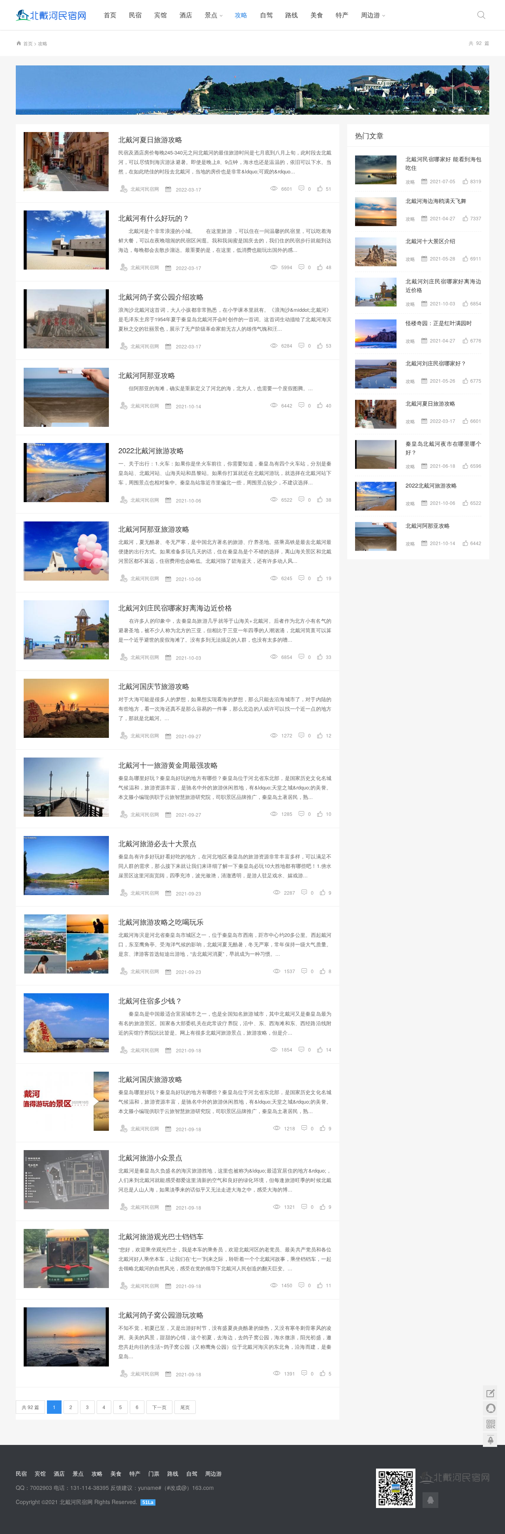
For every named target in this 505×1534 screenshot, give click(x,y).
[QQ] (430, 1500)
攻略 (241, 14)
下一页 (159, 1407)
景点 (211, 14)
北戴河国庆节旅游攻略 (153, 686)
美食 (316, 14)
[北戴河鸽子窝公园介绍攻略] (66, 318)
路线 (291, 14)
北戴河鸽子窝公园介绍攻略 (161, 296)
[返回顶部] (490, 1440)
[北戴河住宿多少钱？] (66, 1022)
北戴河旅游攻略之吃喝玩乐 (161, 921)
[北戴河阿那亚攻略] (66, 397)
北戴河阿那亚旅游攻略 (153, 528)
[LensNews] (252, 90)
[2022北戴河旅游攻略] (66, 472)
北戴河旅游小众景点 (150, 1157)
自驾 (266, 14)
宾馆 (160, 14)
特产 (342, 14)
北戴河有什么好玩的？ (153, 217)
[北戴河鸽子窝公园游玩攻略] (66, 1336)
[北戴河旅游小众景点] (66, 1179)
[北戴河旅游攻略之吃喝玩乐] (66, 944)
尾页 (185, 1407)
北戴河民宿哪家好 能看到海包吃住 (443, 163)
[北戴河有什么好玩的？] (66, 240)
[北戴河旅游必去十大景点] (66, 865)
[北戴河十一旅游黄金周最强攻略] (66, 787)
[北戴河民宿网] (56, 15)
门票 (153, 1473)
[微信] (490, 1424)
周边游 (370, 14)
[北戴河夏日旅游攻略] (66, 161)
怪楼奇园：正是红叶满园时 (439, 323)
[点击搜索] (481, 15)
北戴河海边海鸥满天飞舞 (436, 201)
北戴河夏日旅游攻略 (150, 139)
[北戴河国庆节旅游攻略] (66, 708)
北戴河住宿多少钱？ (150, 1000)
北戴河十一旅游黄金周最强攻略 (168, 765)
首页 (110, 14)
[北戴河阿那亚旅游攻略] (66, 551)
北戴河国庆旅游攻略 (150, 1079)
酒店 (186, 14)
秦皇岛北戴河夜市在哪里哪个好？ (443, 447)
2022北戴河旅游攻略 (151, 450)
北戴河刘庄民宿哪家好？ (436, 363)
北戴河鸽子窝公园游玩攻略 (161, 1314)
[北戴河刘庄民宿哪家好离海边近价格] (66, 629)
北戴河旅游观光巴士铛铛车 (161, 1236)
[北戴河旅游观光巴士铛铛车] (66, 1258)
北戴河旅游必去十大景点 (157, 843)
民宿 (135, 14)
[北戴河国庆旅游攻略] (66, 1101)
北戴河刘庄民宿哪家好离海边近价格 (175, 607)
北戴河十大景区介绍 (430, 241)
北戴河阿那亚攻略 (146, 375)
